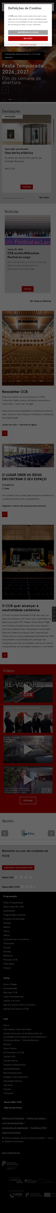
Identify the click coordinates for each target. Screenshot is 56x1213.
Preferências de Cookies (28, 32)
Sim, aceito (28, 38)
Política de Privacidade (28, 45)
